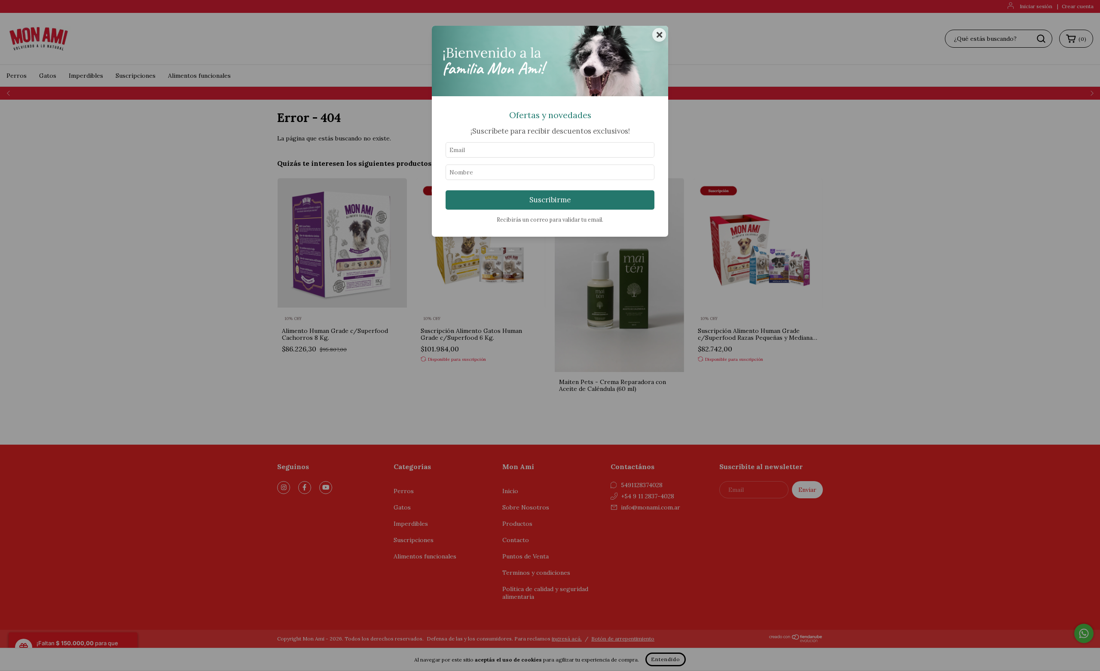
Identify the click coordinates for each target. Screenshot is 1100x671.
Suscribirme (550, 199)
